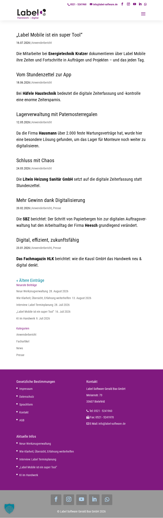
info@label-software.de (112, 423)
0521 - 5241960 (78, 4)
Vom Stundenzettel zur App (43, 75)
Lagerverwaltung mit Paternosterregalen (56, 114)
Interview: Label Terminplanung (34, 305)
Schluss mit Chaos (35, 160)
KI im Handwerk (25, 318)
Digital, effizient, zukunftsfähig (47, 240)
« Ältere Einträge (30, 280)
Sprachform (26, 404)
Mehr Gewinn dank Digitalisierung (50, 200)
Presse (57, 208)
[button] (9, 508)
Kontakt (23, 412)
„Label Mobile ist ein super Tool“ (49, 35)
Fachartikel (22, 341)
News (19, 348)
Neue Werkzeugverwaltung (32, 291)
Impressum (26, 388)
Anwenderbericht (42, 42)
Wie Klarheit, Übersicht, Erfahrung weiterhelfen (43, 298)
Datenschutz (26, 396)
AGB (21, 420)
